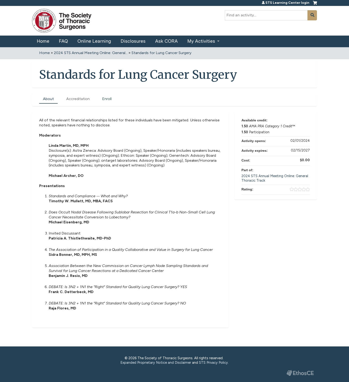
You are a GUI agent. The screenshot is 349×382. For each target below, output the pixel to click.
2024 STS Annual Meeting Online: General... (90, 53)
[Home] (61, 21)
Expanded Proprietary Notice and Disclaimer (155, 362)
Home (43, 41)
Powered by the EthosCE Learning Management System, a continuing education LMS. (300, 372)
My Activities (201, 41)
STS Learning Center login (287, 3)
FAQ (63, 41)
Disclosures (133, 41)
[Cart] (315, 4)
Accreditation (78, 99)
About (48, 99)
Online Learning (94, 41)
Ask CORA (166, 41)
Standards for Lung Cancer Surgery (161, 53)
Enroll (107, 99)
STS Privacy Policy (213, 362)
